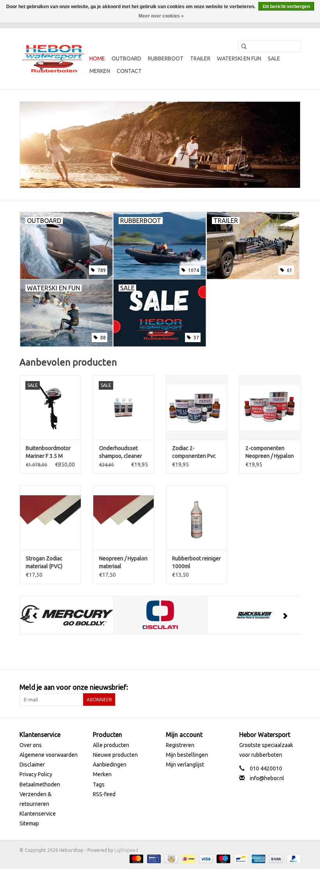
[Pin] (153, 858)
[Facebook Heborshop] (253, 687)
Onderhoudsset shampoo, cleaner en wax (120, 452)
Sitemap (29, 823)
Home (97, 58)
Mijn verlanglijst (185, 764)
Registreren (180, 745)
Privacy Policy (36, 774)
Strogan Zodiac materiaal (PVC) (44, 562)
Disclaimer (32, 764)
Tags (99, 784)
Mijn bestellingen (187, 755)
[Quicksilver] (253, 615)
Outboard (126, 58)
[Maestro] (222, 858)
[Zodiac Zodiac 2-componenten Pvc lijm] (197, 407)
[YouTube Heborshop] (280, 687)
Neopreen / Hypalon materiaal (123, 562)
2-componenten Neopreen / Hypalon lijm (269, 452)
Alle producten (111, 745)
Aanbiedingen (109, 764)
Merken (99, 71)
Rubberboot (165, 58)
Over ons (31, 745)
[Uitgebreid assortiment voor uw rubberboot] (160, 145)
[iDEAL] (187, 858)
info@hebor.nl (267, 778)
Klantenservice (38, 814)
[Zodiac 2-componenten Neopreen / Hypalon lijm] (270, 407)
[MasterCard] (135, 858)
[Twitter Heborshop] (267, 687)
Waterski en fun (239, 58)
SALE (274, 58)
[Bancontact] (240, 858)
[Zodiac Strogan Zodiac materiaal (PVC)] (50, 518)
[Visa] (205, 858)
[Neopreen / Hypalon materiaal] (124, 518)
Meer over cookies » (161, 16)
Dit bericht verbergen (286, 6)
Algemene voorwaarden (49, 755)
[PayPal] (292, 858)
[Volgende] (285, 615)
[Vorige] (35, 615)
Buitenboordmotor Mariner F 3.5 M (48, 452)
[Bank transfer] (275, 858)
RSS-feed (104, 794)
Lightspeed (126, 850)
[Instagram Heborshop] (294, 687)
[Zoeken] (244, 46)
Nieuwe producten (115, 755)
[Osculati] (160, 615)
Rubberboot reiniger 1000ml (196, 562)
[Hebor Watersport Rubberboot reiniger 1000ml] (197, 518)
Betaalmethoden (40, 784)
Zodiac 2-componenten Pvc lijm (194, 452)
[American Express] (258, 858)
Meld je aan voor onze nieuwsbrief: (74, 687)
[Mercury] (66, 615)
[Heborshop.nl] (53, 59)
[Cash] (170, 858)
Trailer (200, 58)
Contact (129, 71)
